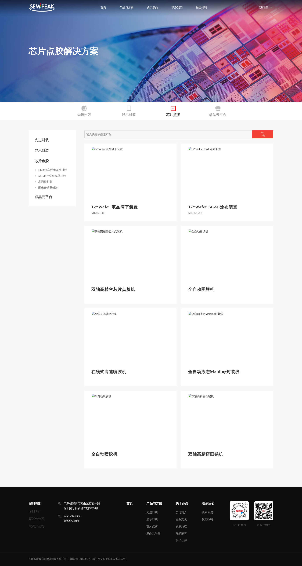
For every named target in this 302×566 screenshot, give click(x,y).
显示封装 (152, 519)
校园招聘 (201, 7)
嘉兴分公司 (36, 518)
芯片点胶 (152, 526)
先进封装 (152, 512)
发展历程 (181, 526)
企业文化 (181, 519)
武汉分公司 (36, 526)
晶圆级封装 (45, 181)
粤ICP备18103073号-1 (81, 559)
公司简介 (181, 512)
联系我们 (177, 7)
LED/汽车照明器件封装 (52, 169)
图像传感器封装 (48, 187)
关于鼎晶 (152, 7)
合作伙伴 (181, 540)
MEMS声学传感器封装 (52, 175)
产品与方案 (127, 7)
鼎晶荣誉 (181, 533)
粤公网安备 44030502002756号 (109, 559)
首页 (103, 7)
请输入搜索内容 (249, 7)
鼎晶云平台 (153, 533)
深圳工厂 (35, 511)
